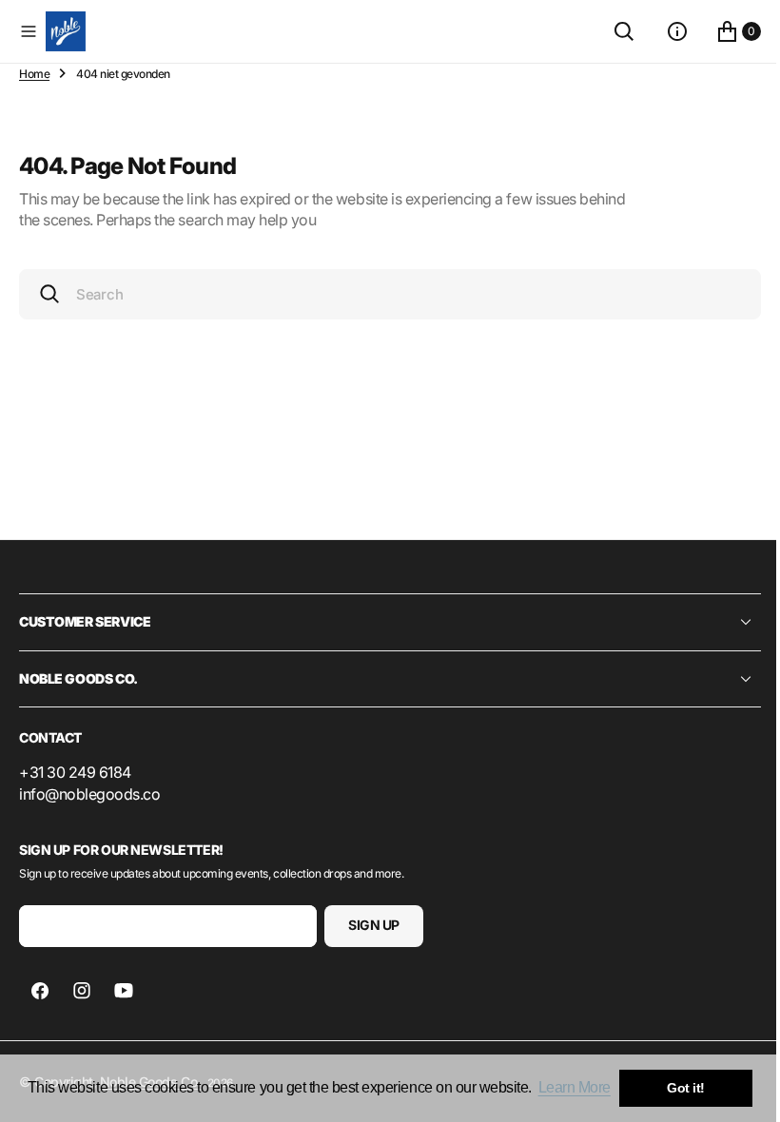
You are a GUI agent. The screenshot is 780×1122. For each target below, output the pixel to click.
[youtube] (124, 991)
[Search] (610, 31)
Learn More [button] (574, 1087)
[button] (28, 31)
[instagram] (82, 991)
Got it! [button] (686, 1087)
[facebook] (40, 991)
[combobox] (383, 294)
